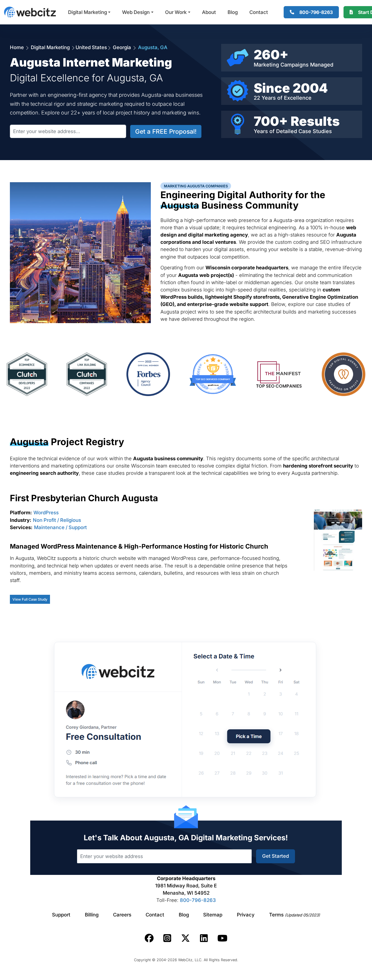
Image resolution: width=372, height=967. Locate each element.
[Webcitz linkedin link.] (204, 938)
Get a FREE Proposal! (165, 131)
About (209, 12)
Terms (294, 915)
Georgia (122, 47)
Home (17, 47)
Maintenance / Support (60, 527)
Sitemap (212, 915)
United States (91, 47)
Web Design (136, 12)
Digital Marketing (87, 12)
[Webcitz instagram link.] (167, 938)
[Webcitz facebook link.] (149, 938)
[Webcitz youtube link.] (222, 938)
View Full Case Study (29, 599)
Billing (92, 915)
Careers (122, 915)
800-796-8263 (198, 900)
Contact (258, 12)
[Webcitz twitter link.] (185, 938)
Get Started (275, 856)
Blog (233, 12)
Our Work (176, 12)
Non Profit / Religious (57, 520)
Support (61, 915)
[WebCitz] (30, 12)
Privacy (246, 915)
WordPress (46, 512)
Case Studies (315, 131)
